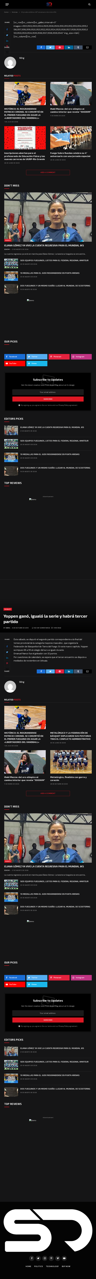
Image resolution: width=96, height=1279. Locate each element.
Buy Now (66, 1266)
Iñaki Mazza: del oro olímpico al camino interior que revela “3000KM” (70, 110)
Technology (52, 1266)
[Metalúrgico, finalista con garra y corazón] (71, 762)
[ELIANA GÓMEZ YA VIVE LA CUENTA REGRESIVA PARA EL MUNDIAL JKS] (48, 217)
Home (28, 1266)
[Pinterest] (7, 46)
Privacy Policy (64, 405)
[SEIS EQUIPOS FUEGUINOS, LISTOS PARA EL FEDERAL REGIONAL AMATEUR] (11, 263)
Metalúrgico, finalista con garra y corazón (68, 778)
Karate (7, 240)
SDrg (21, 58)
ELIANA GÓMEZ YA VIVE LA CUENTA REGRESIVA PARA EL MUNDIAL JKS (44, 245)
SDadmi (7, 249)
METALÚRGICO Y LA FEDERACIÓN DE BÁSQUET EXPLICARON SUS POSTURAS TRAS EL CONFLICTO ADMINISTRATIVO (70, 735)
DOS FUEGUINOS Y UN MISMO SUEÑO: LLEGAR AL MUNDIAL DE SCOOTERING (55, 285)
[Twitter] (7, 35)
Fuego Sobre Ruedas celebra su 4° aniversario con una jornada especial (70, 154)
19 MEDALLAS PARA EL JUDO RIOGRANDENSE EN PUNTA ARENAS (50, 273)
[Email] (7, 52)
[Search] (89, 4)
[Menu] (7, 4)
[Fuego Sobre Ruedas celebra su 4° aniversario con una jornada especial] (71, 138)
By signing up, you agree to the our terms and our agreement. (49, 405)
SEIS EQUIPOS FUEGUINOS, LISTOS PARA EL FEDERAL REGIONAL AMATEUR (54, 260)
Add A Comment (47, 172)
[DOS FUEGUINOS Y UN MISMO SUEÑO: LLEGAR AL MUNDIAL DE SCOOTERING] (11, 289)
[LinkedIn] (7, 41)
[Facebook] (7, 29)
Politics (38, 1266)
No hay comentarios (42, 628)
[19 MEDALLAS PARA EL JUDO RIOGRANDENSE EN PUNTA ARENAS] (11, 276)
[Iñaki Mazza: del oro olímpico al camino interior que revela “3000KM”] (71, 93)
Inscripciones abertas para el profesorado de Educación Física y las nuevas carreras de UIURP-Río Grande (24, 156)
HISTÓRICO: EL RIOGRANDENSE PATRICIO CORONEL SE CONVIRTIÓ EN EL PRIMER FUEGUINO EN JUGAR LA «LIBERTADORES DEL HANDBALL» (23, 113)
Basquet (7, 609)
